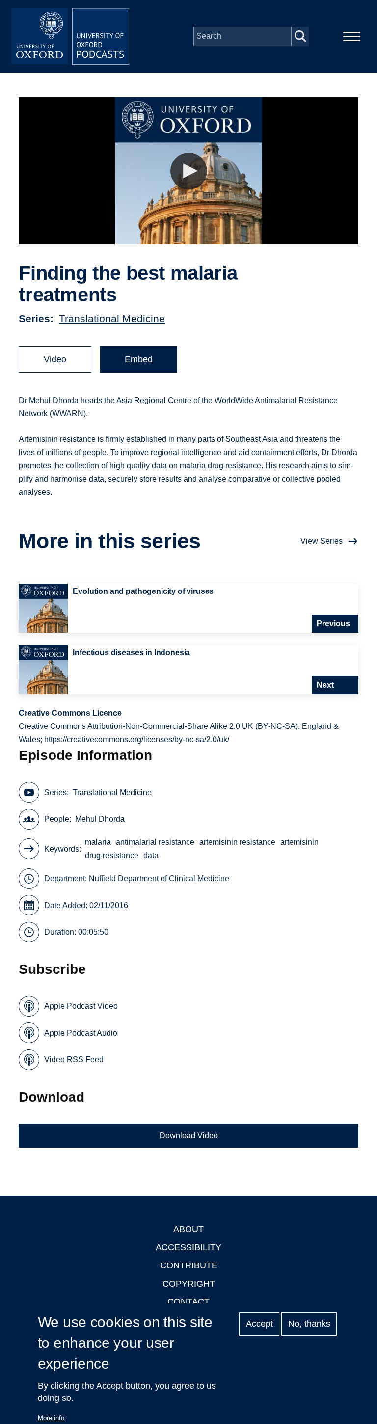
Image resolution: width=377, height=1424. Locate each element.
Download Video (189, 1135)
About (188, 1229)
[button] (188, 171)
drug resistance (111, 855)
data (151, 855)
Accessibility (188, 1247)
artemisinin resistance (237, 842)
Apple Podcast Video (81, 1006)
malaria (98, 842)
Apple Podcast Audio (80, 1033)
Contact (188, 1302)
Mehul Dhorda (100, 819)
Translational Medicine (112, 318)
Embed (139, 359)
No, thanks (309, 1324)
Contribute (188, 1265)
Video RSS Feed (74, 1059)
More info (51, 1418)
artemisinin (299, 842)
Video (55, 359)
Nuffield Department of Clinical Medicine (159, 878)
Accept (259, 1324)
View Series (321, 541)
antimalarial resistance (155, 842)
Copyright (188, 1284)
